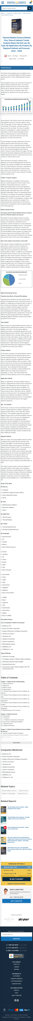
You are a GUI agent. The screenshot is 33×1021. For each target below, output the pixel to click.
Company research (16, 978)
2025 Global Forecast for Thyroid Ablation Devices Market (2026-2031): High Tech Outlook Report (19, 849)
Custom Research (16, 981)
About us (16, 964)
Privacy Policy (13, 1015)
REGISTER (16, 939)
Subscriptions (16, 983)
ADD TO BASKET (16, 879)
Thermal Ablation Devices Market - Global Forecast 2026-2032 (17, 828)
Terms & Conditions (23, 1015)
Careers (16, 967)
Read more (16, 742)
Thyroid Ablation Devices (9, 790)
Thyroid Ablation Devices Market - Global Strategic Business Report (17, 807)
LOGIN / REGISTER (16, 995)
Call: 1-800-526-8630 (16, 897)
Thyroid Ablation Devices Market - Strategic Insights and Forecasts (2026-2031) (18, 818)
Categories (16, 976)
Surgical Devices (22, 793)
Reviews (16, 969)
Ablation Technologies (8, 793)
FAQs (16, 992)
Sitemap (7, 1015)
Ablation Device (23, 790)
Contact (16, 990)
